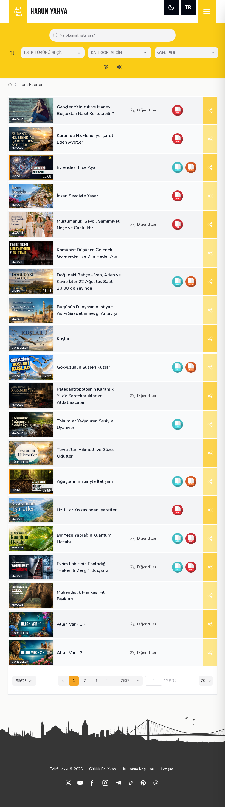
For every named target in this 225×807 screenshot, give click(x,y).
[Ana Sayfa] (10, 84)
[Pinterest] (143, 783)
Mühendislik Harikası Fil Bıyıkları (81, 595)
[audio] (177, 281)
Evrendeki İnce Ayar (77, 167)
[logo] (18, 11)
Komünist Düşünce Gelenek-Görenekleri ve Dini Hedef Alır (87, 253)
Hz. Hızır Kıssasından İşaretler (87, 510)
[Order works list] (12, 52)
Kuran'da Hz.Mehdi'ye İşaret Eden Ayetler (85, 139)
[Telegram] (118, 782)
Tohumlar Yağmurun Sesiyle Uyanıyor (85, 424)
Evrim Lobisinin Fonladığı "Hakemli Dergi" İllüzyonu (82, 567)
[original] (191, 281)
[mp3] (177, 167)
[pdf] (177, 110)
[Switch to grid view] (119, 66)
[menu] (207, 11)
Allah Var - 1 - (71, 624)
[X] (69, 783)
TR (188, 7)
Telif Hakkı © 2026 (66, 769)
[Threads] (155, 782)
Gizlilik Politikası (103, 769)
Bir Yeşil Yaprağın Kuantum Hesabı (84, 538)
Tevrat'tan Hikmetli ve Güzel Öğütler (85, 453)
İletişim (167, 769)
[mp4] (191, 167)
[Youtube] (80, 782)
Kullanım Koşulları (138, 769)
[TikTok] (130, 782)
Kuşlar (63, 339)
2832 (125, 680)
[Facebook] (92, 782)
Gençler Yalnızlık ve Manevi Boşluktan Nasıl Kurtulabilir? (85, 110)
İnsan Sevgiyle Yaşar (77, 196)
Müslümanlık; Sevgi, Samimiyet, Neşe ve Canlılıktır (88, 224)
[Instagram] (105, 782)
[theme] (171, 7)
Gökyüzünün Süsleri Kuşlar (83, 367)
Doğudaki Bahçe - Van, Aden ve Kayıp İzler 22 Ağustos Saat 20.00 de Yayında (89, 281)
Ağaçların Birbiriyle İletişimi (85, 481)
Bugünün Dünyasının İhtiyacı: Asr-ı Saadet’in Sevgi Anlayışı (87, 310)
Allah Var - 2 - (71, 653)
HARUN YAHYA (48, 12)
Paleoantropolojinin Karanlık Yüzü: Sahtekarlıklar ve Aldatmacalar (85, 395)
